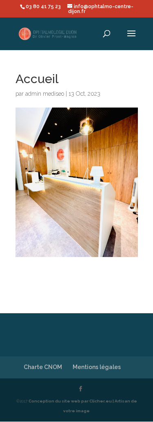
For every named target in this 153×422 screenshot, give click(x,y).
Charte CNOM (43, 367)
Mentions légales (97, 367)
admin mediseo (44, 93)
